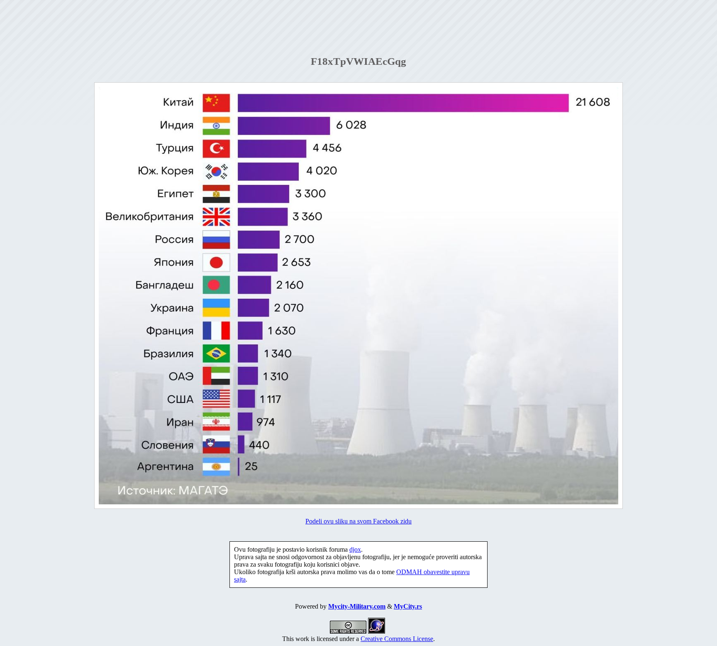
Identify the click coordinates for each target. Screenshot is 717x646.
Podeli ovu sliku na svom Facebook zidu (358, 521)
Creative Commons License (397, 638)
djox (355, 549)
